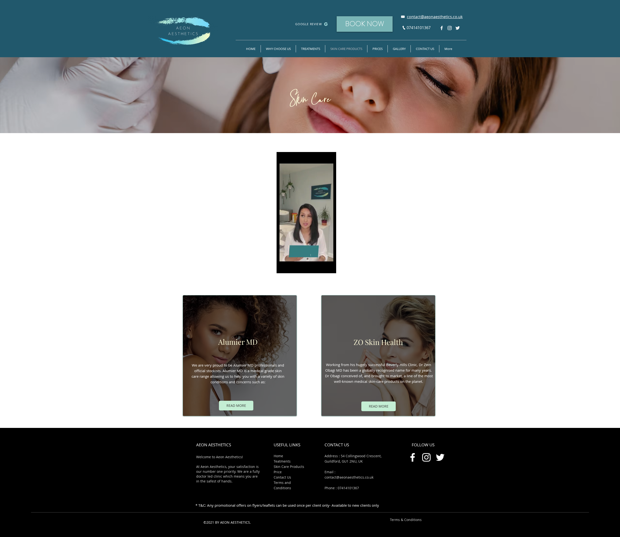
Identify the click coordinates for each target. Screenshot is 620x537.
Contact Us (282, 477)
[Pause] (283, 267)
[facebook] (441, 28)
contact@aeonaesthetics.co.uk (349, 477)
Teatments (282, 461)
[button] (399, 48)
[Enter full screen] (331, 267)
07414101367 (348, 488)
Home (278, 456)
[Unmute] (291, 267)
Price (278, 472)
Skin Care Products (289, 466)
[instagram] (449, 28)
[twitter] (457, 28)
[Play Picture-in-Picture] (323, 267)
